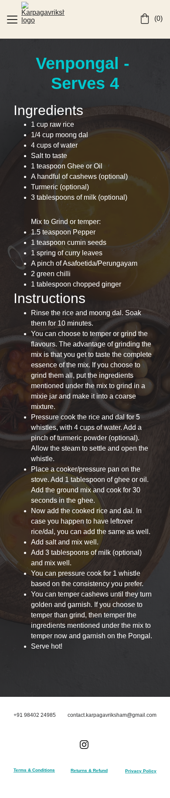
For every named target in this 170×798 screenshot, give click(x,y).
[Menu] (12, 19)
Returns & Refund (89, 770)
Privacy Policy (140, 770)
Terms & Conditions (34, 770)
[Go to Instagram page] (84, 744)
